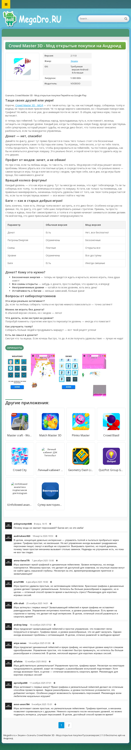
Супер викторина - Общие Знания (50, 505)
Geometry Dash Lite (80, 470)
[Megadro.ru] (36, 18)
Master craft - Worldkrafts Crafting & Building (19, 435)
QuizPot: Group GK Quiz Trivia (111, 470)
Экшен (74, 61)
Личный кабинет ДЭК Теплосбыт (50, 470)
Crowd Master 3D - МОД (29, 105)
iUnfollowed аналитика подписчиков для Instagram (19, 505)
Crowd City (20, 470)
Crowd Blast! (111, 435)
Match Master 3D (50, 435)
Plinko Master (81, 435)
